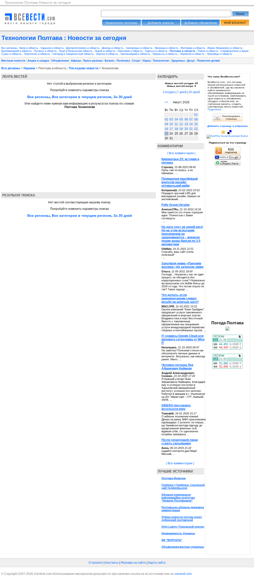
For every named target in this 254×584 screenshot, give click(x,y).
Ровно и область (208, 50)
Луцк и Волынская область (76, 50)
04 (176, 119)
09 (166, 124)
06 (186, 119)
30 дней (194, 92)
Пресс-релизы (92, 60)
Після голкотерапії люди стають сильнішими (179, 441)
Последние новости (83, 68)
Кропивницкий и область (16, 50)
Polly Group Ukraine (175, 205)
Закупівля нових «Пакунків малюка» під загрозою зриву (182, 265)
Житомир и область (193, 47)
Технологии (161, 60)
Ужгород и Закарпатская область (73, 53)
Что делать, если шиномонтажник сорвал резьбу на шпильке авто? (180, 298)
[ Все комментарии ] (181, 153)
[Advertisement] (48, 149)
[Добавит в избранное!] (223, 133)
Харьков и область (52, 47)
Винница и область (167, 47)
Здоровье (178, 60)
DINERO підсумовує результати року (176, 407)
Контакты (112, 562)
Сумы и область (11, 53)
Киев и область (29, 47)
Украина (29, 68)
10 (171, 124)
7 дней (182, 92)
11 (176, 124)
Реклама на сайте (133, 562)
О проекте (96, 562)
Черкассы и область (165, 53)
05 (181, 119)
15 (196, 124)
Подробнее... (215, 109)
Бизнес (109, 60)
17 (171, 129)
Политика (123, 60)
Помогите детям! (208, 60)
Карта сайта (156, 562)
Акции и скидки (38, 60)
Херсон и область (107, 53)
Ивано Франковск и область (225, 47)
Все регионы (9, 47)
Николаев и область (130, 50)
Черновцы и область (219, 53)
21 (191, 129)
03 (171, 119)
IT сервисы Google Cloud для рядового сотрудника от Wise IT (183, 339)
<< (166, 102)
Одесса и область (156, 50)
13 (186, 124)
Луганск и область (46, 50)
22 (196, 129)
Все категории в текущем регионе (81, 97)
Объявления (60, 60)
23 (166, 133)
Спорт (136, 60)
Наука (147, 60)
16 (166, 129)
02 (166, 119)
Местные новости (13, 60)
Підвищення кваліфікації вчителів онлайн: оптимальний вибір (179, 182)
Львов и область (105, 50)
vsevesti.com (183, 574)
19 (181, 129)
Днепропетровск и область (83, 47)
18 (176, 129)
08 (196, 119)
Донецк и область (113, 47)
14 (191, 124)
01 (196, 114)
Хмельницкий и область (135, 53)
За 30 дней (122, 97)
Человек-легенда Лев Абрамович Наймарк (177, 366)
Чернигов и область (192, 53)
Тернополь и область (37, 53)
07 (191, 119)
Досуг (191, 60)
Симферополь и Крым (235, 50)
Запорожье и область (139, 47)
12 (181, 124)
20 (186, 129)
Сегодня (169, 92)
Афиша (76, 60)
